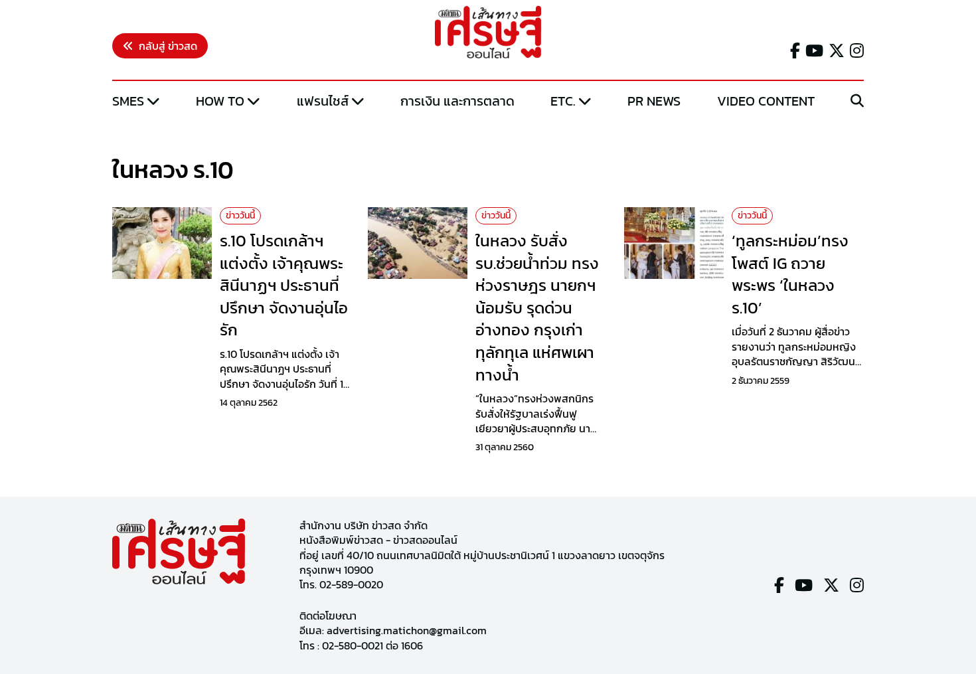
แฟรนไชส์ (323, 101)
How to (220, 101)
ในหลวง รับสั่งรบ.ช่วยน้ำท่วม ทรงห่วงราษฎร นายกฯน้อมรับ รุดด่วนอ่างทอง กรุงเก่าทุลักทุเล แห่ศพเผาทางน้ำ (537, 307)
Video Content (766, 101)
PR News (654, 101)
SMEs (128, 101)
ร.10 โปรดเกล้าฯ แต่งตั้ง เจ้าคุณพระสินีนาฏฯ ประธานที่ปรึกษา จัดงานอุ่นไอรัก (284, 285)
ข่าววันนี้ (240, 215)
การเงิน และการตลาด (457, 101)
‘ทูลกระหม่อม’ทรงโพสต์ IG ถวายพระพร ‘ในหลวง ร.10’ (790, 274)
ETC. (563, 101)
